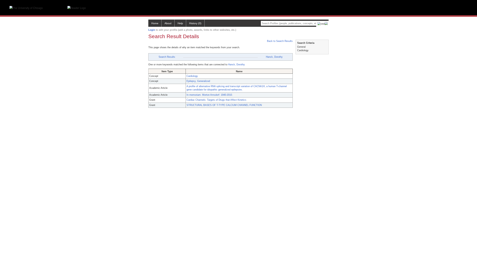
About (168, 23)
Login (151, 29)
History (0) (195, 23)
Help (180, 23)
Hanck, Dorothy (274, 56)
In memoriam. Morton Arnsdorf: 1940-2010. (210, 94)
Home (154, 23)
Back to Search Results (279, 41)
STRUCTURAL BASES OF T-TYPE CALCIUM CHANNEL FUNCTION (224, 105)
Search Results (167, 56)
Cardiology (192, 76)
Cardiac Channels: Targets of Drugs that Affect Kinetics (216, 99)
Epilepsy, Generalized (198, 81)
